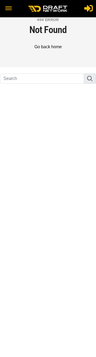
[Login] (88, 8)
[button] (8, 9)
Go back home (48, 46)
